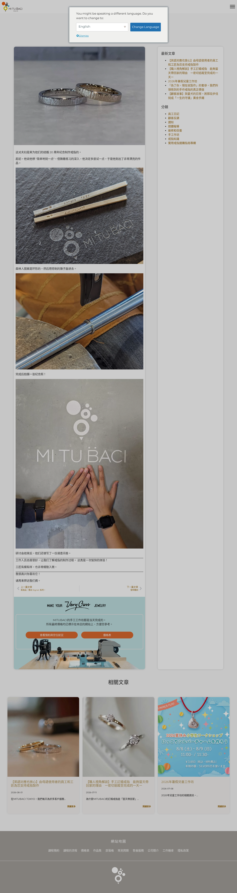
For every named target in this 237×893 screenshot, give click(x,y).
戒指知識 (173, 139)
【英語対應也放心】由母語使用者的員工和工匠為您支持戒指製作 (42, 784)
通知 (171, 122)
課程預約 (53, 850)
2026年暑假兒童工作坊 (182, 81)
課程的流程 (70, 850)
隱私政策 (183, 850)
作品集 (97, 850)
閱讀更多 (71, 806)
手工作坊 (173, 134)
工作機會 (168, 850)
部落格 (109, 850)
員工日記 (173, 114)
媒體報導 (173, 126)
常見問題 (123, 850)
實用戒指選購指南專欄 (182, 143)
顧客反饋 (173, 118)
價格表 (85, 850)
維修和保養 (175, 130)
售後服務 (138, 850)
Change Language (145, 27)
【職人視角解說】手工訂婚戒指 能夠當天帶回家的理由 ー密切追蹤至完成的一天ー (193, 73)
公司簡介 (153, 850)
